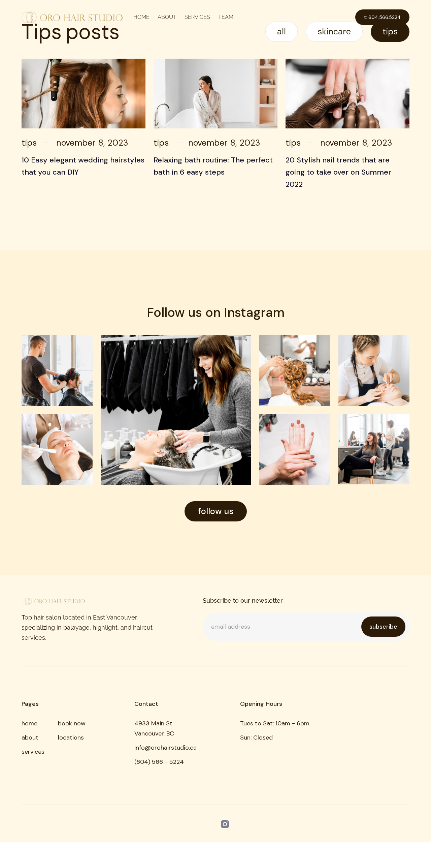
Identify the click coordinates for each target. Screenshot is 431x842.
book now (72, 723)
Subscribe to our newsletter (243, 600)
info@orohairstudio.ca (165, 748)
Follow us (215, 511)
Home (141, 17)
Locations (71, 737)
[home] (72, 17)
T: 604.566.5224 (382, 17)
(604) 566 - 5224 (159, 762)
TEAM (225, 17)
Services (197, 17)
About (167, 17)
